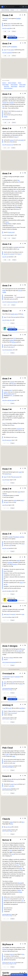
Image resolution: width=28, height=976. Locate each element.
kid (22, 822)
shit (3, 106)
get (19, 140)
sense (12, 781)
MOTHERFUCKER (10, 394)
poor (6, 951)
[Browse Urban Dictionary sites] (3, 6)
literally (4, 385)
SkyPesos (4, 962)
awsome (13, 614)
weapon (12, 140)
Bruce (16, 205)
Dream (20, 892)
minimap (4, 717)
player (23, 543)
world (5, 18)
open (16, 437)
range (20, 651)
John (8, 257)
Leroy (5, 682)
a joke (3, 609)
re (5, 754)
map (4, 708)
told (13, 682)
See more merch (21, 37)
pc (6, 347)
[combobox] (13, 6)
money (14, 761)
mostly (9, 708)
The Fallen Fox (9, 591)
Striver (3, 914)
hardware (11, 340)
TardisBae (9, 830)
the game (14, 564)
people (22, 140)
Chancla (3, 830)
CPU (14, 338)
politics (19, 890)
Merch (14, 31)
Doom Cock (22, 86)
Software (4, 493)
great (18, 560)
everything (21, 708)
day (18, 180)
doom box (6, 86)
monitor (5, 116)
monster (4, 102)
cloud (13, 763)
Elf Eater (9, 688)
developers (16, 537)
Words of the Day (5, 10)
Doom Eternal (14, 84)
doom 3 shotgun (12, 83)
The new (6, 759)
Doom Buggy (5, 84)
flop (12, 824)
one (9, 50)
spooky (12, 50)
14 (3, 224)
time (19, 290)
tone (12, 225)
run (18, 249)
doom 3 (3, 52)
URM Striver (8, 914)
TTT (4, 899)
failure (20, 868)
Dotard (3, 789)
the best (14, 317)
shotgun (11, 657)
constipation (14, 46)
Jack (7, 548)
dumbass (10, 562)
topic (12, 677)
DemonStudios (9, 350)
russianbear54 (9, 52)
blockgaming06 (13, 662)
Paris (23, 954)
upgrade (6, 254)
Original (6, 474)
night (7, 502)
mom (6, 827)
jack (7, 505)
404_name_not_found (11, 962)
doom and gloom (8, 88)
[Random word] (20, 6)
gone (17, 865)
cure (8, 46)
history (17, 209)
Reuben (8, 479)
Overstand (4, 688)
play (10, 347)
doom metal (22, 84)
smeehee (8, 235)
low (17, 651)
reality (13, 756)
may (21, 848)
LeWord (8, 717)
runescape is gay (10, 144)
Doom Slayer (14, 86)
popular (12, 314)
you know (14, 713)
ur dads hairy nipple (10, 400)
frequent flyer (5, 949)
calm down (11, 786)
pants (14, 383)
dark (13, 232)
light (11, 543)
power (8, 23)
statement (17, 677)
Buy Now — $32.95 (12, 37)
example (10, 537)
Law (22, 901)
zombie (4, 292)
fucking (10, 232)
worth (20, 247)
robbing (21, 684)
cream (16, 191)
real (8, 609)
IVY (9, 899)
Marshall (20, 883)
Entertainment (24, 10)
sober (7, 754)
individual (9, 779)
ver (14, 495)
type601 (8, 28)
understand (7, 677)
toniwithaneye (10, 766)
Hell (12, 437)
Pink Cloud (4, 766)
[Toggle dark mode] (26, 6)
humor (7, 222)
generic (8, 119)
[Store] (23, 6)
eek (15, 295)
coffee (23, 191)
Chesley (8, 320)
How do (10, 713)
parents (4, 133)
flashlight (18, 18)
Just (5, 958)
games (16, 314)
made (19, 472)
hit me (9, 827)
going (12, 784)
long (17, 779)
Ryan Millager (9, 617)
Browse (12, 10)
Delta (3, 947)
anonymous (9, 440)
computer (11, 102)
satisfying (22, 537)
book (11, 954)
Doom (8, 25)
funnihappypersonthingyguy (12, 302)
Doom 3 (3, 28)
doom (16, 137)
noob (19, 609)
